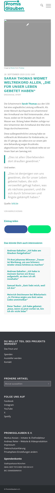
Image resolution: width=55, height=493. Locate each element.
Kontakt (8, 362)
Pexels (13, 68)
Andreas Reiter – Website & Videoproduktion (25, 441)
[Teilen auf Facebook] (16, 229)
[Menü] (47, 5)
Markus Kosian (15, 211)
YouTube (8, 408)
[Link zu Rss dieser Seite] (49, 489)
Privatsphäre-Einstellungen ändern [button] (21, 451)
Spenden (8, 354)
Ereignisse (9, 95)
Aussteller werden (13, 358)
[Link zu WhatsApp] (44, 489)
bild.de (15, 203)
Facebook (8, 401)
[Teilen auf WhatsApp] (39, 229)
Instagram (9, 404)
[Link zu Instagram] (32, 489)
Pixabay (21, 68)
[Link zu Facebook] (28, 489)
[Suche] (40, 5)
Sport (18, 95)
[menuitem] (40, 5)
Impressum (9, 444)
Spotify (7, 416)
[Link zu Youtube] (36, 489)
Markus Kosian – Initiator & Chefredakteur (24, 437)
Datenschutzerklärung (14, 448)
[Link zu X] (40, 489)
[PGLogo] (22, 5)
